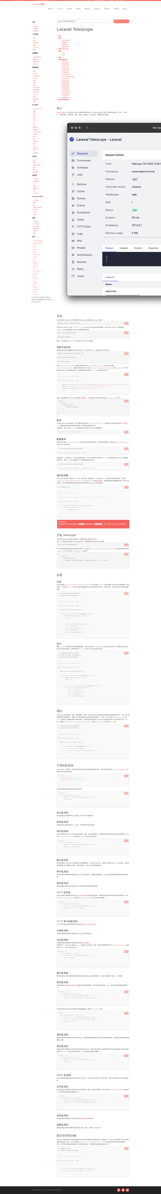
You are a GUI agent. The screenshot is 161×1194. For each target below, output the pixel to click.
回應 (34, 83)
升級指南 (35, 28)
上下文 (35, 120)
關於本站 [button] (50, 8)
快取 (34, 113)
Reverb (35, 278)
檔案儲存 (35, 127)
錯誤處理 (35, 99)
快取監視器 (65, 64)
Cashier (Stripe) (37, 240)
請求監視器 (65, 93)
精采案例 (69, 8)
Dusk (34, 245)
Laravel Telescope (62, 112)
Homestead (36, 254)
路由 (34, 71)
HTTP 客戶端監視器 (68, 76)
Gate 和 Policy (81, 895)
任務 (80, 933)
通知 (34, 139)
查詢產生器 (36, 181)
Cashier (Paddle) (38, 243)
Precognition (36, 271)
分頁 (34, 184)
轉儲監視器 (65, 68)
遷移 (34, 186)
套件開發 (35, 141)
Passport (35, 264)
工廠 (34, 214)
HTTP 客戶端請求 (90, 924)
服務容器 (35, 59)
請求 (34, 80)
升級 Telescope (63, 49)
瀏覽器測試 (36, 228)
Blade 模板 (36, 87)
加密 (34, 167)
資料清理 (65, 44)
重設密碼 (35, 172)
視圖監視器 (65, 97)
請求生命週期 (37, 57)
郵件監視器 (65, 82)
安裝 (34, 38)
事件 (34, 125)
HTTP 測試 (36, 224)
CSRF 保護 (36, 76)
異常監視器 (65, 72)
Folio (34, 252)
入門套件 (35, 47)
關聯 (34, 203)
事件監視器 (65, 70)
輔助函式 (35, 129)
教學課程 (78, 8)
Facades (35, 64)
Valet (34, 291)
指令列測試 (36, 226)
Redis (34, 191)
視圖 (34, 85)
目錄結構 (35, 42)
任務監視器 (65, 78)
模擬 (34, 233)
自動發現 (83, 398)
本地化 (35, 134)
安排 (115, 442)
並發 (34, 118)
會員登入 (125, 8)
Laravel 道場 (38, 4)
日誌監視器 (65, 80)
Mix (34, 259)
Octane (35, 261)
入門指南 (35, 179)
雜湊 (34, 169)
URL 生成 (35, 92)
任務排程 (35, 153)
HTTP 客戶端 (37, 132)
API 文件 (34, 294)
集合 (34, 115)
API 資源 (35, 209)
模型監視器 (65, 85)
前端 (34, 45)
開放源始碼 (87, 8)
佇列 (34, 146)
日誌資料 (86, 943)
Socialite (35, 287)
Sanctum (35, 282)
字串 (34, 150)
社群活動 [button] (96, 8)
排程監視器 (65, 95)
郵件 (34, 136)
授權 (34, 162)
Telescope (36, 289)
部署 (34, 49)
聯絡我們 (116, 8)
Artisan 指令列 (37, 109)
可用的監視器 (62, 59)
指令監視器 (65, 66)
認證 (34, 160)
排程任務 (82, 1118)
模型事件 (74, 985)
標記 (59, 57)
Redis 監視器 (66, 91)
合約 (34, 122)
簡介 (59, 36)
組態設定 (65, 42)
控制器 (35, 78)
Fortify (35, 250)
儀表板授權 (65, 46)
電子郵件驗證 (37, 165)
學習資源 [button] (106, 8)
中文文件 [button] (60, 8)
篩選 (59, 51)
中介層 (35, 73)
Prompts (35, 273)
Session (35, 94)
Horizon (35, 257)
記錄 (34, 101)
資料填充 (35, 188)
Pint (34, 268)
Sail (34, 280)
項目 (63, 53)
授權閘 (97, 480)
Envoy (35, 247)
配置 (34, 40)
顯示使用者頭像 (63, 99)
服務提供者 (36, 61)
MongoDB (36, 193)
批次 (63, 55)
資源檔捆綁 (36, 90)
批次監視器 (65, 62)
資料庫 (35, 231)
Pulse (34, 275)
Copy (126, 323)
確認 (34, 97)
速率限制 (35, 148)
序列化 (35, 212)
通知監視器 (65, 87)
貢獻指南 (35, 31)
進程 (34, 143)
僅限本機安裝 (66, 40)
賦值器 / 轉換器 (37, 207)
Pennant (35, 266)
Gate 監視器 (66, 74)
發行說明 (35, 26)
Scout (34, 285)
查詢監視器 (65, 89)
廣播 (34, 111)
